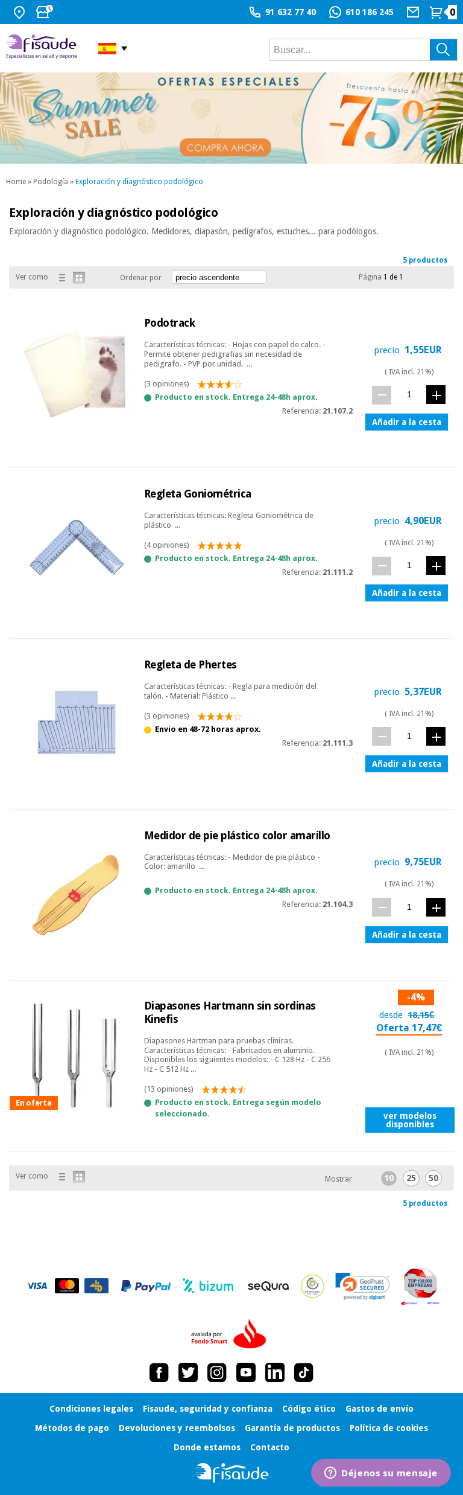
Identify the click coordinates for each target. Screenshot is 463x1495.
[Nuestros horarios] (46, 12)
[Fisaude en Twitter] (188, 1372)
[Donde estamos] (21, 12)
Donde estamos (207, 1447)
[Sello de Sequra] (268, 1286)
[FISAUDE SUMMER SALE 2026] (231, 118)
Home (16, 182)
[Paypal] (146, 1286)
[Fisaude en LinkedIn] (275, 1372)
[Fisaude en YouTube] (246, 1372)
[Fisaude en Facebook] (159, 1372)
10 (389, 1178)
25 (411, 1178)
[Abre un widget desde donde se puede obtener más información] (381, 1474)
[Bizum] (208, 1286)
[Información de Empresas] (420, 1286)
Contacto (269, 1447)
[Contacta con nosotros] (414, 12)
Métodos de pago (72, 1428)
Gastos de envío (379, 1408)
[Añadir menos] (381, 395)
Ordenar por (141, 278)
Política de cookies (389, 1428)
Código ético (309, 1408)
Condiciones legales (91, 1408)
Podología (50, 182)
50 (433, 1178)
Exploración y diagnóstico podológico (139, 182)
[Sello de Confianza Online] (312, 1286)
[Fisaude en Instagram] (217, 1372)
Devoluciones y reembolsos (177, 1428)
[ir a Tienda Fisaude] (231, 1473)
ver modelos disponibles (409, 1120)
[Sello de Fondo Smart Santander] (231, 1334)
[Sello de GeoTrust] (363, 1286)
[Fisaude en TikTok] (303, 1372)
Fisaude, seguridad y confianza (207, 1408)
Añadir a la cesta (406, 422)
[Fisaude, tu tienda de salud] (43, 48)
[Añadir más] (436, 394)
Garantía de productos (292, 1428)
